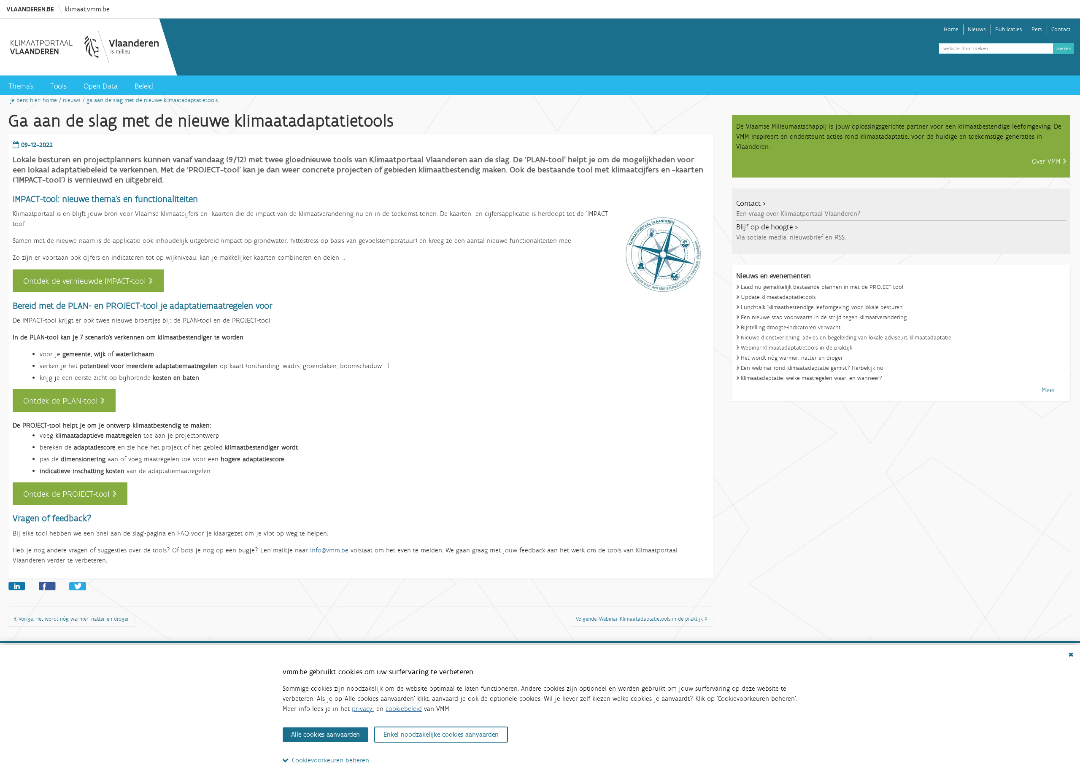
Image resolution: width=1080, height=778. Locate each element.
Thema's (20, 86)
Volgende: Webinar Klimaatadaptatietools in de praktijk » (641, 619)
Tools (58, 86)
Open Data (101, 86)
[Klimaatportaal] (84, 47)
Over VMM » (1049, 161)
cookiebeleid (404, 709)
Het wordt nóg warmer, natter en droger (792, 358)
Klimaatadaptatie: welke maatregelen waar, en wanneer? (811, 378)
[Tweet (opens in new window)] (77, 585)
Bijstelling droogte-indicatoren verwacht (791, 328)
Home (951, 29)
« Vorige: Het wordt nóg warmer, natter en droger (71, 619)
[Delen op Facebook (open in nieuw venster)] (47, 585)
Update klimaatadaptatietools (778, 297)
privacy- (363, 709)
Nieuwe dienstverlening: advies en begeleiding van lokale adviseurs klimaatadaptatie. (847, 338)
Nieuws (977, 29)
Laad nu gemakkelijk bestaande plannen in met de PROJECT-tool (822, 287)
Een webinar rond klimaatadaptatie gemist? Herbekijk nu (812, 368)
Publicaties (1008, 29)
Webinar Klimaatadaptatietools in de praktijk (796, 348)
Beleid (144, 86)
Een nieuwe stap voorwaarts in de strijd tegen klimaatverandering (824, 318)
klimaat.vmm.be (87, 9)
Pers (1036, 29)
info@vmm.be (329, 550)
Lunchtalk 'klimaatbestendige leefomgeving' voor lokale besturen (822, 307)
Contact (1061, 29)
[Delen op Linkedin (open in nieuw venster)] (16, 585)
